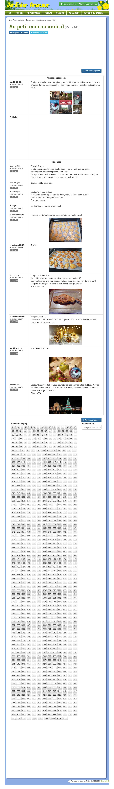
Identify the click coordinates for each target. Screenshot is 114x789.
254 (75, 493)
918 (13, 695)
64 (67, 438)
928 (64, 695)
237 (54, 489)
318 (70, 512)
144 (44, 462)
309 (23, 512)
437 (13, 551)
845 (39, 671)
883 (34, 683)
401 (28, 539)
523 (54, 574)
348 (23, 524)
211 (54, 481)
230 (18, 489)
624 (39, 605)
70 (25, 442)
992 (59, 714)
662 (34, 617)
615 (59, 601)
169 (39, 470)
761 (75, 644)
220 (34, 485)
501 (75, 567)
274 (44, 501)
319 (75, 512)
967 (64, 706)
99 (13, 450)
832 (39, 667)
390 (39, 536)
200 (64, 477)
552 (70, 582)
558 (34, 586)
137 (75, 458)
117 (39, 454)
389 (34, 536)
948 (34, 702)
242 (13, 493)
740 (34, 640)
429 (39, 547)
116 (34, 454)
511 (59, 570)
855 (23, 675)
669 (70, 617)
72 (34, 442)
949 (39, 702)
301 (49, 508)
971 (18, 710)
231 (23, 489)
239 (64, 489)
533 (39, 578)
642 (64, 609)
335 (23, 520)
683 (75, 621)
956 (75, 702)
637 (39, 609)
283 (23, 504)
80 (67, 442)
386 (18, 536)
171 (49, 470)
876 (64, 679)
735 (75, 636)
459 (59, 555)
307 (13, 512)
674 (28, 621)
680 (59, 621)
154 (28, 466)
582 (23, 594)
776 (18, 652)
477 (18, 563)
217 (18, 485)
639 (49, 609)
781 (44, 652)
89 (38, 446)
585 (39, 594)
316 (59, 512)
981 (70, 710)
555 (18, 586)
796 (54, 656)
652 (49, 613)
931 (13, 699)
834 (49, 667)
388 (28, 536)
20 (17, 431)
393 (54, 536)
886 (49, 683)
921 (28, 695)
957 (13, 706)
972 (23, 710)
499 (64, 567)
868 (23, 679)
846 (44, 671)
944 (13, 702)
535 (49, 578)
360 (18, 528)
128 (28, 458)
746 (64, 640)
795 (49, 656)
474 (70, 559)
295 (18, 508)
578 (70, 590)
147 (59, 462)
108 (58, 450)
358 (75, 524)
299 (39, 508)
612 (44, 601)
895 (28, 687)
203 (13, 481)
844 (34, 671)
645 (13, 613)
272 (34, 501)
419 (54, 543)
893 (18, 687)
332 (75, 516)
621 (23, 605)
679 (54, 621)
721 (70, 633)
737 (18, 640)
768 (44, 648)
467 (34, 559)
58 (42, 438)
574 (49, 590)
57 (38, 438)
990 (49, 714)
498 (59, 567)
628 (59, 605)
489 (13, 567)
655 (64, 613)
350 (34, 524)
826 (75, 664)
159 (54, 466)
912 (49, 691)
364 (39, 528)
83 (13, 446)
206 (28, 481)
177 (13, 473)
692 (54, 625)
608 (23, 601)
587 (49, 594)
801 (13, 660)
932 (18, 699)
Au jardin (74, 13)
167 (28, 470)
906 (18, 691)
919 (18, 695)
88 (34, 446)
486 (64, 563)
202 (75, 477)
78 (59, 442)
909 (34, 691)
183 (44, 473)
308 (18, 512)
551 (64, 582)
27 (46, 431)
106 (48, 450)
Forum (48, 13)
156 (39, 466)
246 (34, 493)
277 (59, 501)
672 (18, 621)
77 (55, 442)
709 (75, 629)
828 (18, 667)
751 (23, 644)
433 (59, 547)
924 (44, 695)
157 (44, 466)
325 (39, 516)
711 (18, 633)
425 (18, 547)
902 (64, 687)
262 (49, 497)
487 (70, 563)
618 (75, 601)
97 (71, 446)
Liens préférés (85, 781)
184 (49, 473)
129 (34, 458)
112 (13, 454)
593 (13, 598)
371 (75, 528)
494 (39, 567)
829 (23, 667)
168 (34, 470)
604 (70, 598)
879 (13, 683)
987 (34, 714)
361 (23, 528)
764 (23, 648)
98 (75, 446)
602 (59, 598)
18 (75, 427)
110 (69, 450)
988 (39, 714)
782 (49, 652)
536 (54, 578)
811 (64, 660)
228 (75, 485)
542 (18, 582)
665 (49, 617)
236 (49, 489)
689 (39, 625)
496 (49, 567)
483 (49, 563)
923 (39, 695)
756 (49, 644)
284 (28, 504)
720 (64, 633)
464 (18, 559)
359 (13, 528)
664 (44, 617)
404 (44, 539)
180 (28, 473)
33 (71, 431)
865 (75, 675)
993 (64, 714)
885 (44, 683)
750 (18, 644)
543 (23, 582)
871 (39, 679)
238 (59, 489)
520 (39, 574)
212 (59, 481)
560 (44, 586)
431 (49, 547)
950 (44, 702)
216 (13, 485)
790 (23, 656)
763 (18, 648)
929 (70, 695)
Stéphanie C (105, 781)
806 (39, 660)
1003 (53, 718)
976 (44, 710)
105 (43, 450)
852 (75, 671)
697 (13, 629)
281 (13, 504)
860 (49, 675)
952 (54, 702)
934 (28, 699)
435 (70, 547)
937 (44, 699)
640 (54, 609)
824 (64, 664)
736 (13, 640)
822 (54, 664)
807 (44, 660)
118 (44, 454)
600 (49, 598)
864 (70, 675)
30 (59, 431)
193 (28, 477)
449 (75, 551)
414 (28, 543)
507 (39, 570)
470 (49, 559)
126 (18, 458)
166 (23, 470)
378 (44, 532)
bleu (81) (13, 205)
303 (59, 508)
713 (28, 633)
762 (13, 648)
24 (34, 431)
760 (70, 644)
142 (34, 462)
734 (70, 636)
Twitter (40, 32)
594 (18, 598)
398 (13, 539)
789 (18, 656)
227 (70, 485)
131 (44, 458)
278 (64, 501)
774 (75, 648)
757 (54, 644)
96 (67, 446)
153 (23, 466)
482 (44, 563)
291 (64, 504)
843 (28, 671)
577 (64, 590)
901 (59, 687)
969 (75, 706)
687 (28, 625)
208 (39, 481)
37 (21, 435)
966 (59, 706)
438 (18, 551)
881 (23, 683)
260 (39, 497)
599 (44, 598)
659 (18, 617)
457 (49, 555)
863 (64, 675)
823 (59, 664)
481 (39, 563)
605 (75, 598)
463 (13, 559)
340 (49, 520)
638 (44, 609)
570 (28, 590)
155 (34, 466)
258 (28, 497)
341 (54, 520)
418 (49, 543)
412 (18, 543)
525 (64, 574)
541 (13, 582)
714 (34, 633)
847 (49, 671)
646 (18, 613)
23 (30, 431)
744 (54, 640)
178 (18, 473)
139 (18, 462)
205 (23, 481)
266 (70, 497)
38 (25, 435)
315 (54, 512)
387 (23, 536)
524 (59, 574)
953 (59, 702)
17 (71, 427)
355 (59, 524)
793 (39, 656)
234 (39, 489)
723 (13, 636)
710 (13, 633)
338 (39, 520)
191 (18, 477)
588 (54, 594)
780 (39, 652)
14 (58, 427)
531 (28, 578)
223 (49, 485)
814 (13, 664)
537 (59, 578)
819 (39, 664)
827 (13, 667)
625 (44, 605)
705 (54, 629)
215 (75, 481)
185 (54, 473)
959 (23, 706)
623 (34, 605)
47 (63, 435)
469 (44, 559)
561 (49, 586)
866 (13, 679)
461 (70, 555)
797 (59, 656)
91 (46, 446)
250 (54, 493)
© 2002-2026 (95, 781)
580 (13, 594)
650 (39, 613)
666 (54, 617)
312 (39, 512)
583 (28, 594)
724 (18, 636)
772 (64, 648)
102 (27, 450)
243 (18, 493)
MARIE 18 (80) (16, 82)
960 (28, 706)
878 (75, 679)
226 (64, 485)
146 (54, 462)
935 (34, 699)
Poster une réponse (92, 70)
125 (13, 458)
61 (55, 438)
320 (13, 516)
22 (25, 431)
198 (54, 477)
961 (34, 706)
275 (49, 501)
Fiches (19, 13)
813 (75, 660)
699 (23, 629)
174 (64, 470)
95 (63, 446)
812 (70, 660)
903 (70, 687)
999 (28, 718)
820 (44, 664)
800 (75, 656)
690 (44, 625)
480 (34, 563)
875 (59, 679)
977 (49, 710)
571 (34, 590)
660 (23, 617)
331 (70, 516)
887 (54, 683)
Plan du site (75, 781)
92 (50, 446)
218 (23, 485)
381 (59, 532)
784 (59, 652)
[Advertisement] (56, 51)
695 (70, 625)
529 (18, 578)
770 (54, 648)
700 (28, 629)
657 (75, 613)
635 (28, 609)
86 (25, 446)
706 (59, 629)
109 (63, 450)
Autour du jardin (93, 13)
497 (54, 567)
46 (59, 435)
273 (39, 501)
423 (75, 543)
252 (64, 493)
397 (75, 536)
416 (39, 543)
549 (54, 582)
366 (49, 528)
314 (49, 512)
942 (70, 699)
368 (59, 528)
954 (64, 702)
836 (59, 667)
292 (70, 504)
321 (18, 516)
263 (54, 497)
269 (18, 501)
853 (13, 675)
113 (18, 454)
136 (70, 458)
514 (75, 570)
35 (13, 435)
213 (64, 481)
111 (74, 450)
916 (70, 691)
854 (18, 675)
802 (18, 660)
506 (34, 570)
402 (34, 539)
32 (67, 431)
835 (54, 667)
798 (64, 656)
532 (34, 578)
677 (44, 621)
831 (34, 667)
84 (17, 446)
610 (34, 601)
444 (49, 551)
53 (21, 438)
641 (59, 609)
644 (75, 609)
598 (39, 598)
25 (38, 431)
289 (54, 504)
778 (28, 652)
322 (23, 516)
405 (49, 539)
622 (28, 605)
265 (64, 497)
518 (28, 574)
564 (64, 586)
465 (23, 559)
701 (34, 629)
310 (28, 512)
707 (64, 629)
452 (23, 555)
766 (34, 648)
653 (54, 613)
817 (28, 664)
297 (28, 508)
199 (59, 477)
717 (49, 633)
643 (70, 609)
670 (75, 617)
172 (54, 470)
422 (70, 543)
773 (70, 648)
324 (34, 516)
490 (18, 567)
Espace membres (69, 4)
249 (49, 493)
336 (28, 520)
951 (49, 702)
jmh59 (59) (14, 275)
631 (75, 605)
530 (23, 578)
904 (75, 687)
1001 (41, 718)
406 (54, 539)
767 (39, 648)
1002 (47, 718)
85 (21, 446)
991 (54, 714)
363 (34, 528)
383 (70, 532)
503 (18, 570)
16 (67, 427)
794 (44, 656)
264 (59, 497)
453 (28, 555)
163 (75, 466)
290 (59, 504)
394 (59, 536)
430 (44, 547)
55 (30, 438)
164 (13, 470)
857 (34, 675)
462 (75, 555)
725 (23, 636)
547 (44, 582)
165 (18, 470)
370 (70, 528)
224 (54, 485)
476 (13, 563)
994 (70, 714)
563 (59, 586)
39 (30, 435)
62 (59, 438)
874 (54, 679)
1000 (34, 718)
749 (13, 644)
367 (54, 528)
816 (23, 664)
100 (17, 450)
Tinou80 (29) (15, 191)
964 (49, 706)
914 (59, 691)
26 (42, 431)
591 (70, 594)
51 (13, 438)
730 (49, 636)
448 (70, 551)
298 (34, 508)
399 (18, 539)
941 (64, 699)
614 (54, 601)
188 (70, 473)
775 (13, 652)
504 (23, 570)
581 (18, 594)
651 (44, 613)
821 (49, 664)
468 (39, 559)
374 (23, 532)
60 (50, 438)
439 (23, 551)
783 (54, 652)
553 (75, 582)
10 (42, 427)
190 (13, 477)
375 (28, 532)
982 (75, 710)
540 (75, 578)
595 (23, 598)
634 (23, 609)
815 (18, 664)
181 (34, 473)
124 (75, 454)
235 (44, 489)
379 (49, 532)
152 (18, 466)
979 (59, 710)
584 (34, 594)
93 (55, 446)
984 (18, 714)
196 (44, 477)
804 (28, 660)
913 (54, 691)
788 (13, 656)
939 (54, 699)
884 (39, 683)
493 (34, 567)
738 (23, 640)
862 (59, 675)
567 (13, 590)
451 (18, 555)
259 (34, 497)
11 (46, 427)
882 (28, 683)
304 (64, 508)
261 (44, 497)
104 (38, 450)
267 (75, 497)
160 (59, 466)
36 (17, 435)
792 (34, 656)
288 (49, 504)
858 (39, 675)
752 (28, 644)
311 (34, 512)
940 (59, 699)
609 (28, 601)
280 (75, 501)
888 (59, 683)
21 (21, 431)
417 (44, 543)
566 (75, 586)
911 (44, 691)
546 (39, 582)
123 (70, 454)
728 (39, 636)
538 (64, 578)
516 (18, 574)
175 (70, 470)
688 (34, 625)
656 (70, 613)
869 (28, 679)
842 (23, 671)
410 (75, 539)
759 (64, 644)
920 (23, 695)
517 (23, 574)
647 (23, 613)
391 (44, 536)
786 (70, 652)
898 (44, 687)
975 (39, 710)
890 (70, 683)
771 (59, 648)
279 (70, 501)
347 (18, 524)
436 (75, 547)
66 (75, 438)
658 (13, 617)
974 (34, 710)
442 (39, 551)
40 (34, 435)
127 (23, 458)
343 (64, 520)
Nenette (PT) (15, 384)
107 (53, 450)
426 (23, 547)
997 (18, 718)
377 (39, 532)
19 (13, 431)
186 (59, 473)
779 (34, 652)
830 (28, 667)
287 (44, 504)
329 (59, 516)
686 (23, 625)
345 (75, 520)
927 (59, 695)
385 (13, 536)
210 (49, 481)
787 (75, 652)
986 (28, 714)
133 (54, 458)
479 (28, 563)
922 (34, 695)
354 (54, 524)
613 (49, 601)
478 (23, 563)
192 (23, 477)
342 (59, 520)
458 (54, 555)
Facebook (20, 32)
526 (70, 574)
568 (18, 590)
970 (13, 710)
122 (64, 454)
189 (75, 473)
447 (64, 551)
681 (64, 621)
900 (54, 687)
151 (13, 466)
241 (75, 489)
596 (28, 598)
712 (23, 633)
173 (59, 470)
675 (34, 621)
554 (13, 586)
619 (13, 605)
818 (34, 664)
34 (75, 431)
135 (64, 458)
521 (44, 574)
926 (54, 695)
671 (13, 621)
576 (59, 590)
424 (13, 547)
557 (28, 586)
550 (59, 582)
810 (59, 660)
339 (44, 520)
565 (70, 586)
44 (50, 435)
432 (54, 547)
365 (44, 528)
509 (49, 570)
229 (13, 489)
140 (23, 462)
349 (28, 524)
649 (34, 613)
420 (59, 543)
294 (13, 508)
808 (49, 660)
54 (25, 438)
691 (49, 625)
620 (18, 605)
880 (18, 683)
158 (49, 466)
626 (49, 605)
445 (54, 551)
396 (70, 536)
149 (70, 462)
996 (13, 718)
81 (71, 442)
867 (18, 679)
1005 (65, 718)
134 (59, 458)
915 (64, 691)
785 (64, 652)
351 (39, 524)
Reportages (33, 13)
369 (64, 528)
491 (23, 567)
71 (30, 442)
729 (44, 636)
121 (59, 454)
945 (18, 702)
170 (44, 470)
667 (59, 617)
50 (75, 435)
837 (64, 667)
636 (34, 609)
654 (59, 613)
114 (23, 454)
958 (18, 706)
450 (13, 555)
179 (23, 473)
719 (59, 633)
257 (23, 497)
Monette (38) (15, 166)
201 (70, 477)
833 (44, 667)
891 (75, 683)
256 (18, 497)
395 (64, 536)
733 (64, 636)
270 (23, 501)
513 (70, 570)
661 (28, 617)
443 (44, 551)
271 (28, 501)
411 (13, 543)
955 (70, 702)
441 (34, 551)
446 (59, 551)
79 (63, 442)
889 (64, 683)
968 (70, 706)
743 (49, 640)
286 (39, 504)
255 (13, 497)
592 (75, 594)
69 (21, 442)
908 (28, 691)
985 (23, 714)
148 (64, 462)
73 (38, 442)
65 (71, 438)
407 (59, 539)
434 (64, 547)
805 (34, 660)
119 (49, 454)
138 (13, 462)
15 (63, 427)
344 (70, 520)
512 (64, 570)
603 (64, 598)
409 (70, 539)
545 (34, 582)
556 (23, 586)
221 (39, 485)
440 (28, 551)
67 (13, 442)
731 (54, 636)
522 (49, 574)
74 (42, 442)
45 (55, 435)
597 (34, 598)
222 (44, 485)
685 (18, 625)
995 (75, 714)
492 (28, 567)
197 (49, 477)
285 (34, 504)
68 (17, 442)
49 (71, 435)
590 (64, 594)
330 (64, 516)
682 (70, 621)
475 (75, 559)
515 (13, 574)
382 (64, 532)
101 (22, 450)
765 (28, 648)
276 (54, 501)
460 (64, 555)
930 (75, 695)
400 (23, 539)
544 (28, 582)
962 (39, 706)
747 (70, 640)
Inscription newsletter (88, 4)
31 (63, 431)
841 (18, 671)
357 (70, 524)
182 (39, 473)
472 (59, 559)
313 (44, 512)
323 (28, 516)
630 (70, 605)
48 (67, 435)
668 (64, 617)
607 (18, 601)
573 (44, 590)
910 (39, 691)
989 (44, 714)
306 (75, 508)
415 (34, 543)
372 (13, 532)
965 (54, 706)
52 (17, 438)
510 (54, 570)
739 (28, 640)
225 (59, 485)
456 (44, 555)
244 (23, 493)
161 (64, 466)
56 (34, 438)
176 (75, 470)
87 (30, 446)
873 (49, 679)
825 (70, 664)
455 (39, 555)
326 (44, 516)
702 (39, 629)
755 (44, 644)
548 (49, 582)
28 (50, 431)
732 (59, 636)
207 (34, 481)
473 (64, 559)
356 (64, 524)
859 (44, 675)
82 (75, 442)
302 (54, 508)
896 (34, 687)
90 (42, 446)
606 (13, 601)
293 (75, 504)
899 (49, 687)
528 (13, 578)
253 (70, 493)
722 (75, 633)
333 (13, 520)
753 (34, 644)
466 (28, 559)
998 (23, 718)
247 (39, 493)
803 (23, 660)
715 (39, 633)
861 (54, 675)
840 (13, 671)
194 (34, 477)
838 (70, 667)
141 (28, 462)
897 (39, 687)
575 (54, 590)
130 (39, 458)
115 (28, 454)
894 (23, 687)
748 (75, 640)
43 (46, 435)
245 (28, 493)
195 (39, 477)
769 (49, 648)
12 (50, 427)
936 (39, 699)
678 (49, 621)
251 (59, 493)
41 (38, 435)
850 (64, 671)
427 (28, 547)
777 (23, 652)
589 (59, 594)
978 (54, 710)
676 (39, 621)
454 (34, 555)
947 (28, 702)
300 (44, 508)
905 (13, 691)
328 (54, 516)
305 (70, 508)
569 (23, 590)
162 (70, 466)
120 (54, 454)
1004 (59, 718)
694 (64, 625)
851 (70, 671)
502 (13, 570)
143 (39, 462)
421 (64, 543)
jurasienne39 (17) (17, 214)
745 (59, 640)
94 (59, 446)
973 (28, 710)
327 (49, 516)
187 (64, 473)
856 (28, 675)
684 (13, 625)
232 (28, 489)
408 (64, 539)
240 (70, 489)
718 (54, 633)
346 (13, 524)
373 (18, 532)
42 (42, 435)
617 (70, 601)
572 (39, 590)
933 (23, 699)
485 (59, 563)
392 (49, 536)
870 (34, 679)
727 (34, 636)
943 (75, 699)
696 (75, 625)
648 (28, 613)
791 (28, 656)
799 (70, 656)
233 (34, 489)
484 (54, 563)
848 (54, 671)
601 (54, 598)
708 (70, 629)
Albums (60, 13)
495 (44, 567)
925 (49, 695)
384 (75, 532)
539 (70, 578)
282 (18, 504)
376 (34, 532)
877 (70, 679)
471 (54, 559)
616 (64, 601)
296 (23, 508)
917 (75, 691)
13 (54, 427)
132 (49, 458)
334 (18, 520)
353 (49, 524)
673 (23, 621)
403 (39, 539)
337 (34, 520)
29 (55, 431)
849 (59, 671)
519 (34, 574)
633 (18, 609)
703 (44, 629)
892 (13, 687)
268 (13, 501)
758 (59, 644)
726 (28, 636)
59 (46, 438)
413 (23, 543)
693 (59, 625)
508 (44, 570)
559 (39, 586)
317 (64, 512)
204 (18, 481)
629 (64, 605)
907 (23, 691)
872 (44, 679)
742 (44, 640)
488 (75, 563)
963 (44, 706)
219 (28, 485)
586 (44, 594)
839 (75, 667)
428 (34, 547)
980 (64, 710)
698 (18, 629)
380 (54, 532)
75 (46, 442)
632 (13, 609)
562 (54, 586)
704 (49, 629)
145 (49, 462)
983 (13, 714)
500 (70, 567)
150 (75, 462)
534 (44, 578)
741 (39, 640)
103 (33, 450)
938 (49, 699)
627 (54, 605)
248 (44, 493)
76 (50, 442)
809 (54, 660)
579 (75, 590)
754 (39, 644)
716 (44, 633)
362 (28, 528)
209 (44, 481)
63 (63, 438)
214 (70, 481)
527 (75, 574)
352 (44, 524)
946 (23, 702)
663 (39, 617)
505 (28, 570)
